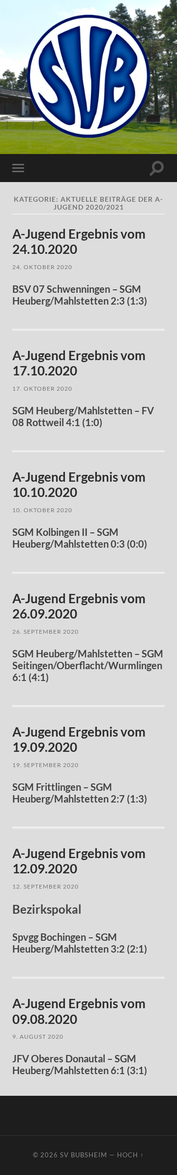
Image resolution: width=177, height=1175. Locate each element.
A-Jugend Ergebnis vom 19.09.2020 (79, 739)
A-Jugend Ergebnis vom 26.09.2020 (79, 606)
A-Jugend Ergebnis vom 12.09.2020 (79, 861)
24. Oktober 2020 (42, 267)
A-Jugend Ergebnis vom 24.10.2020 (79, 241)
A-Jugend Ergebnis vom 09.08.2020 (79, 1011)
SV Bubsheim (83, 1155)
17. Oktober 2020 (42, 388)
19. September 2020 (45, 765)
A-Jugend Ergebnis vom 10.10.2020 (79, 484)
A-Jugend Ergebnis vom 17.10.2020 (79, 363)
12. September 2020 (45, 886)
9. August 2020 (37, 1036)
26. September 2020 (45, 631)
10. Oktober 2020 (42, 510)
